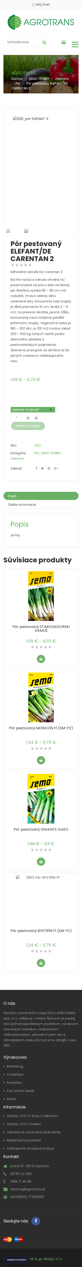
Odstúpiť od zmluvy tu (16, 1260)
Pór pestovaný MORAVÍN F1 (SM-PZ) (41, 728)
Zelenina (62, 78)
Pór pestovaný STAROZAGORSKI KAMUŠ (41, 628)
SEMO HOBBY (39, 78)
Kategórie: (18, 453)
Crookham (15, 1074)
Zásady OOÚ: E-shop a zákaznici (32, 1116)
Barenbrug (15, 1066)
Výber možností (41, 659)
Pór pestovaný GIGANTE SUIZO (41, 829)
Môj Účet (43, 4)
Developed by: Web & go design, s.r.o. (32, 1259)
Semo (11, 1099)
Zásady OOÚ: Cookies (24, 1124)
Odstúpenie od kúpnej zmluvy (30, 1148)
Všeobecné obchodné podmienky (34, 1132)
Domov (17, 78)
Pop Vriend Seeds (20, 1091)
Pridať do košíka (28, 426)
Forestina (14, 1082)
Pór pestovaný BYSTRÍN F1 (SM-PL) (41, 930)
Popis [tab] (12, 496)
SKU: (13, 445)
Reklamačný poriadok (24, 1140)
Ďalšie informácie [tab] (22, 504)
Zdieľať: (16, 468)
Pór (17, 83)
